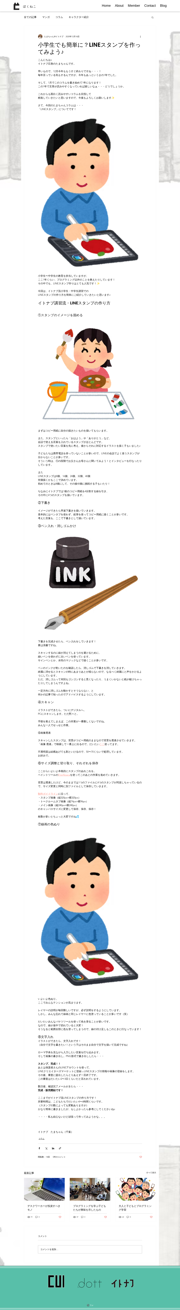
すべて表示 (151, 1172)
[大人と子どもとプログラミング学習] (135, 1189)
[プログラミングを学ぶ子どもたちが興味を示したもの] (90, 1189)
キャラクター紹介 (79, 17)
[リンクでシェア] (60, 1148)
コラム (59, 17)
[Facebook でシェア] (39, 1148)
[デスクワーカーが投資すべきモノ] (44, 1189)
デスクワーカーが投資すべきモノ (43, 1207)
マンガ (46, 17)
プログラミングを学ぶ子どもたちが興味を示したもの (89, 1207)
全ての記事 (30, 17)
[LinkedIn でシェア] (53, 1148)
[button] (152, 17)
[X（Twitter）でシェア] (46, 1148)
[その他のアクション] (140, 36)
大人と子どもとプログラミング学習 (135, 1207)
